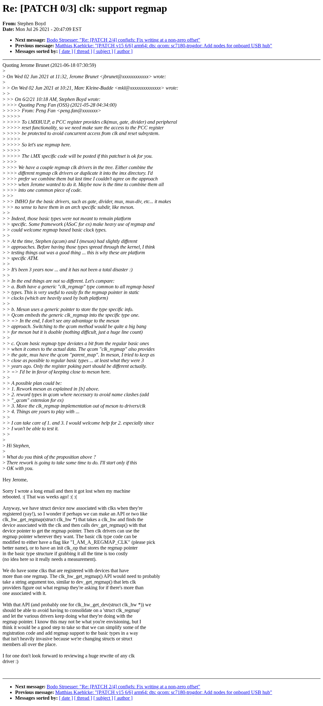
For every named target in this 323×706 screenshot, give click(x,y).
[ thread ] (83, 51)
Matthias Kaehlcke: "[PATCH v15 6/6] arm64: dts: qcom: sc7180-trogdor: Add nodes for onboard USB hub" (163, 45)
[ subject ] (103, 51)
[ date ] (66, 51)
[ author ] (123, 51)
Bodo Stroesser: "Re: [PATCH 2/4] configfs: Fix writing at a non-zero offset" (123, 40)
